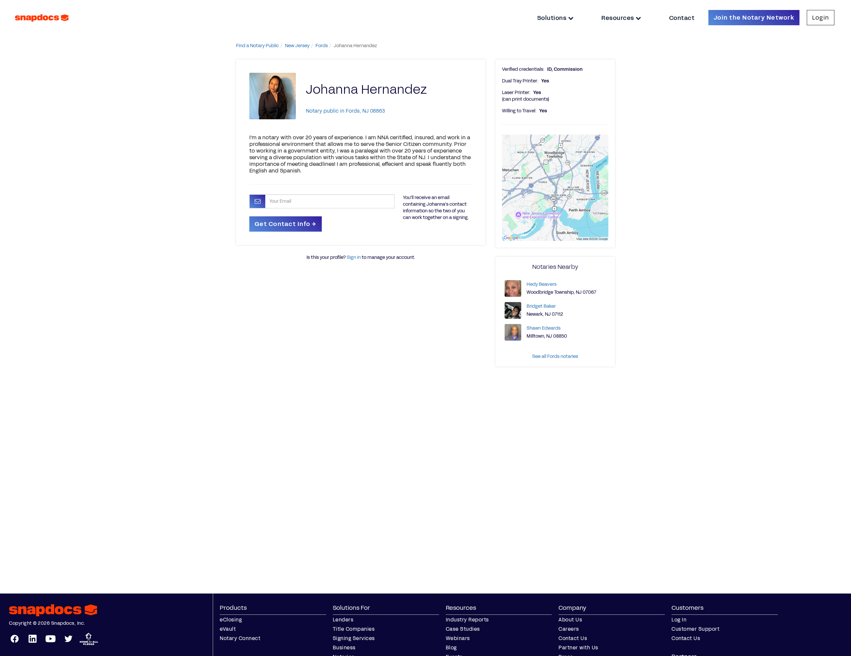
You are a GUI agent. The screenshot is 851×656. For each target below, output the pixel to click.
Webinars (458, 638)
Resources (618, 18)
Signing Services (354, 638)
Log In (678, 619)
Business (344, 647)
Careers (568, 628)
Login (820, 17)
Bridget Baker (541, 306)
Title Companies (354, 628)
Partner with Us (578, 647)
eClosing (231, 619)
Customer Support (695, 628)
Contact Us (572, 638)
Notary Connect (240, 638)
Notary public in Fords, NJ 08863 (345, 110)
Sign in (354, 257)
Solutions (552, 18)
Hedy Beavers (541, 284)
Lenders (343, 619)
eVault (228, 628)
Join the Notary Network (754, 17)
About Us (570, 619)
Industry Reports (467, 619)
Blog (451, 647)
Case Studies (463, 628)
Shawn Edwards (543, 328)
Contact (682, 18)
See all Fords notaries (555, 356)
